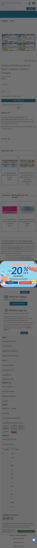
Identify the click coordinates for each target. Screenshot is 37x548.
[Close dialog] (34, 263)
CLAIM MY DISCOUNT (25, 282)
